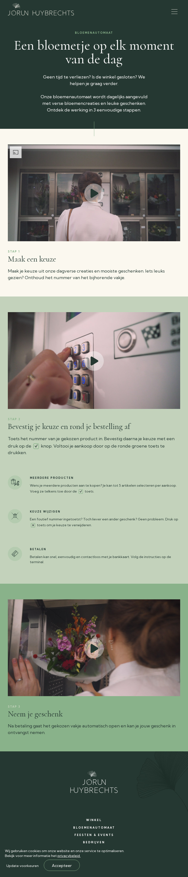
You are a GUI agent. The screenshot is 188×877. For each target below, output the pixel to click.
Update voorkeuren (22, 866)
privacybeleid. (69, 856)
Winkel (94, 820)
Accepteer (62, 865)
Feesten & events (94, 835)
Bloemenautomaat (94, 827)
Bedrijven (94, 842)
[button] (174, 12)
